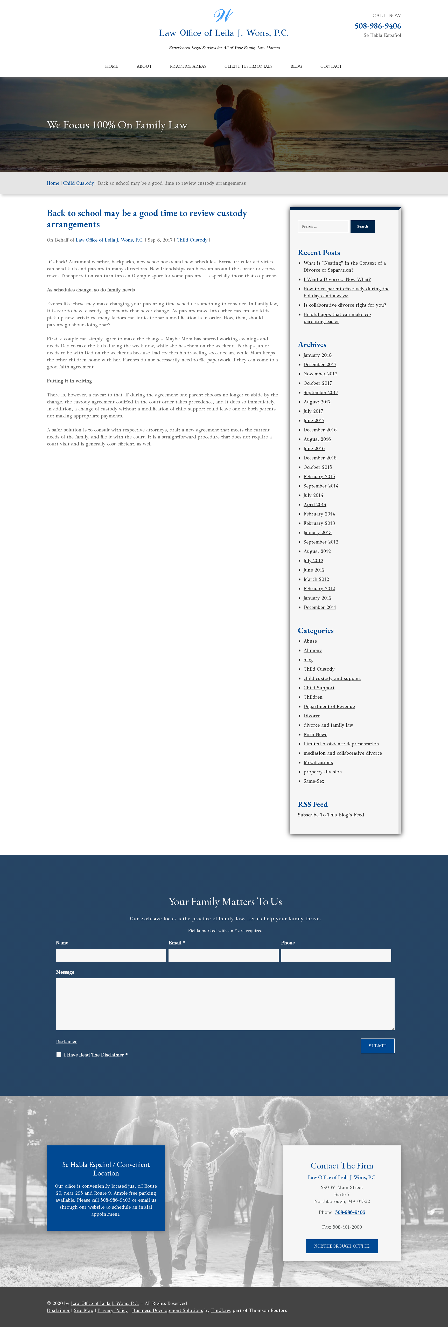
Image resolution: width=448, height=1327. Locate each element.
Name (62, 943)
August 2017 (317, 402)
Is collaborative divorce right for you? (345, 305)
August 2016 (317, 439)
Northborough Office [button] (342, 1246)
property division (323, 772)
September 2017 (321, 392)
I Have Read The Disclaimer (96, 1055)
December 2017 (320, 364)
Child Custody (192, 240)
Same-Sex (314, 781)
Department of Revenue (329, 706)
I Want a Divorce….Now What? (337, 279)
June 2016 (314, 448)
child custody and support (332, 678)
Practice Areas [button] (188, 66)
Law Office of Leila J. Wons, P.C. (224, 38)
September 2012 (321, 542)
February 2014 (319, 514)
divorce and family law (328, 725)
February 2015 (319, 476)
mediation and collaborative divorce (343, 753)
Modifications (318, 762)
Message (65, 972)
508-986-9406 (377, 25)
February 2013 (319, 523)
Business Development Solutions (167, 1310)
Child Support (319, 688)
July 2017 (313, 411)
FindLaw (220, 1310)
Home (111, 66)
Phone (288, 943)
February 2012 (319, 589)
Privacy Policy (112, 1310)
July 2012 (313, 560)
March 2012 (316, 579)
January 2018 (318, 355)
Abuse (310, 641)
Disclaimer (66, 1041)
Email (177, 943)
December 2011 (320, 607)
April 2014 (315, 504)
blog (308, 660)
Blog (296, 66)
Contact (331, 66)
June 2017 (314, 420)
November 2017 (320, 374)
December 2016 (320, 430)
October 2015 (318, 467)
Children (313, 697)
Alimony (313, 650)
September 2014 (321, 486)
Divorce (312, 716)
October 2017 (318, 383)
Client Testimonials (248, 66)
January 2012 (318, 598)
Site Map (83, 1310)
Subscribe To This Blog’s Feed (331, 815)
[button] (443, 1289)
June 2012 (314, 570)
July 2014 (313, 495)
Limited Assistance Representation (341, 744)
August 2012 (317, 551)
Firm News (315, 734)
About (144, 66)
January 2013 (318, 532)
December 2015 (320, 458)
